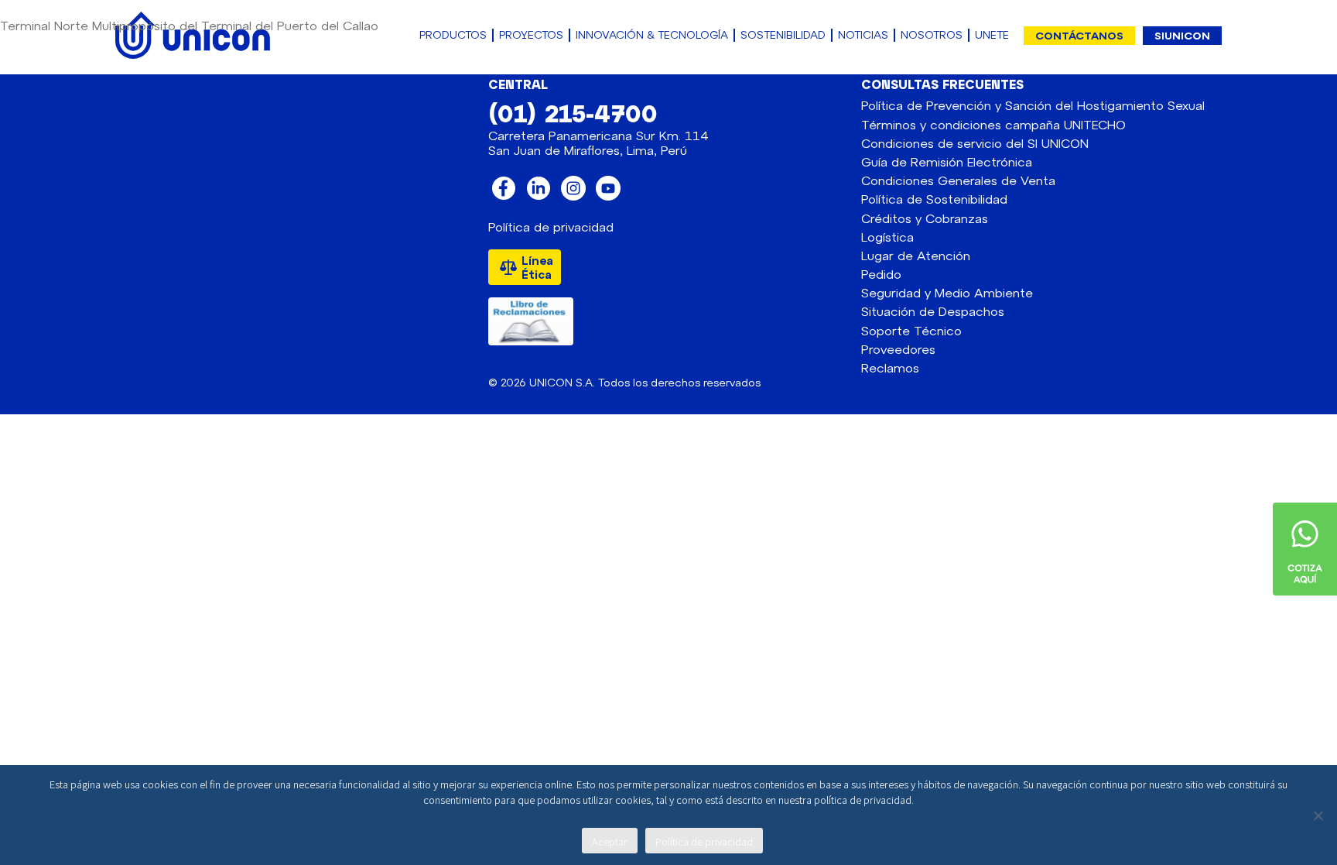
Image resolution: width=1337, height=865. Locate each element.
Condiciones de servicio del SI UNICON (975, 143)
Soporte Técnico (911, 330)
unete (992, 35)
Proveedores (898, 349)
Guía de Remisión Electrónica (946, 161)
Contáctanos (1079, 35)
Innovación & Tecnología (652, 35)
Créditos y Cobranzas (924, 218)
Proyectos (531, 35)
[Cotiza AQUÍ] (1305, 510)
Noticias (863, 35)
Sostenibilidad (783, 35)
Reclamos (890, 367)
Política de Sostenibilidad (934, 198)
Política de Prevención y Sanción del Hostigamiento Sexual (1033, 105)
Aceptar (609, 841)
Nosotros (932, 35)
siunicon (1182, 35)
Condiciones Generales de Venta (958, 180)
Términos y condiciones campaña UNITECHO (993, 124)
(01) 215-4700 (573, 112)
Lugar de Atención (915, 255)
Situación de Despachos (932, 311)
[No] (1317, 815)
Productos (453, 35)
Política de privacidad (551, 226)
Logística (887, 236)
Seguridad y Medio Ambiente (947, 292)
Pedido (881, 273)
